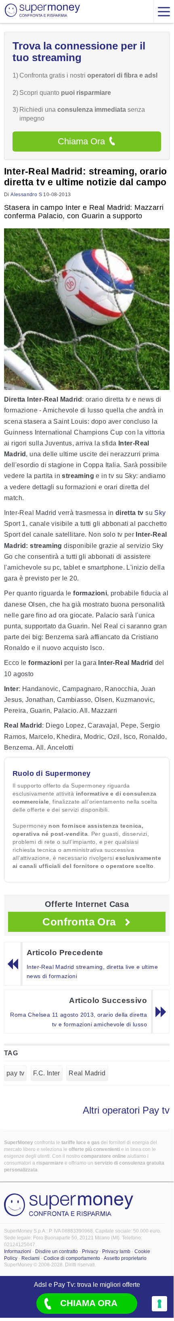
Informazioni (17, 1251)
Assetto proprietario (125, 1258)
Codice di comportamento (72, 1258)
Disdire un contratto (56, 1251)
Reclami (30, 1258)
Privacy (90, 1251)
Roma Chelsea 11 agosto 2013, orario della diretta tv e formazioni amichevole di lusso (78, 1019)
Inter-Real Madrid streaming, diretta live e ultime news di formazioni (92, 972)
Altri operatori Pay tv (126, 1110)
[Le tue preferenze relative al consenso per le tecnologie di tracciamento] (159, 1303)
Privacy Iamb (116, 1251)
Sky (160, 512)
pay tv (15, 1073)
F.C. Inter (46, 1073)
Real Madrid (87, 1073)
